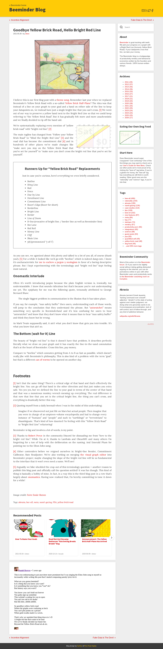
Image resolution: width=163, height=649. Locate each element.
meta (36, 502)
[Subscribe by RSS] (146, 11)
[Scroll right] (111, 537)
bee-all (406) (130, 198)
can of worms (43, 359)
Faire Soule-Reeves (36, 494)
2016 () (129, 94)
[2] (50, 128)
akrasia (21, 502)
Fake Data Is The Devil (141, 20)
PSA (55, 502)
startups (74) (130, 222)
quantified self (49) (132, 239)
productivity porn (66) (133, 227)
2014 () (129, 89)
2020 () (129, 103)
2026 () (129, 118)
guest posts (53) (131, 234)
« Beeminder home (17, 5)
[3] (62, 137)
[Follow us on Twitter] (149, 11)
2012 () (129, 84)
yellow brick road (65, 502)
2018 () (129, 99)
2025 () (129, 115)
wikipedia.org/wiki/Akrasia (130, 316)
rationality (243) (131, 201)
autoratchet (96, 307)
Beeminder (124, 42)
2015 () (129, 91)
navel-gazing (46, 502)
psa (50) (128, 236)
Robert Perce (35, 435)
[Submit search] (122, 27)
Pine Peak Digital (90, 646)
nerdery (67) (130, 224)
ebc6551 (151, 324)
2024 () (129, 113)
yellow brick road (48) (133, 241)
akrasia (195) (130, 203)
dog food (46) (130, 244)
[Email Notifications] (143, 11)
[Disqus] (62, 598)
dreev (27, 34)
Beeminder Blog (27, 9)
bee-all (29, 502)
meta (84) (129, 217)
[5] (21, 258)
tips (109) (128, 210)
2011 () (129, 82)
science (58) (130, 232)
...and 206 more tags (133, 246)
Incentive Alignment (20, 20)
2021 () (129, 106)
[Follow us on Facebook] (152, 11)
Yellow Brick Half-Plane (77, 103)
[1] (100, 109)
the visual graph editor (93, 454)
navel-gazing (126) (132, 205)
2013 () (129, 87)
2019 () (129, 101)
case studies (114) (132, 208)
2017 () (129, 96)
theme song (63, 99)
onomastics (34, 477)
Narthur (79, 646)
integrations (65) (131, 229)
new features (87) (132, 215)
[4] (64, 141)
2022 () (129, 108)
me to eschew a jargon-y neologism (58, 262)
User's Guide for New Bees (134, 165)
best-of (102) (130, 213)
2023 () (129, 110)
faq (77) (128, 220)
